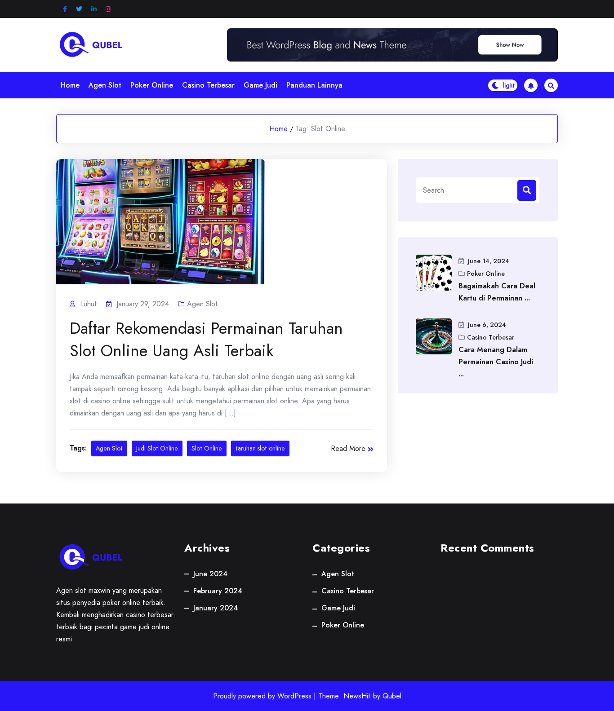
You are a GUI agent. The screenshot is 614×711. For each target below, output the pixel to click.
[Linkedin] (94, 9)
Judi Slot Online (157, 448)
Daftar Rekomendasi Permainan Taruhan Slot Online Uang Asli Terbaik (206, 339)
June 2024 (210, 574)
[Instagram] (108, 9)
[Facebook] (65, 9)
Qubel (392, 696)
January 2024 (215, 608)
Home (70, 85)
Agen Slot (105, 85)
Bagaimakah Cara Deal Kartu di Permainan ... (496, 292)
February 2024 (217, 591)
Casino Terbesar (208, 85)
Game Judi (260, 85)
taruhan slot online (260, 448)
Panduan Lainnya (314, 85)
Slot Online (206, 448)
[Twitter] (79, 9)
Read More (348, 448)
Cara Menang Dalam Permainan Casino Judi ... (495, 361)
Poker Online (151, 85)
